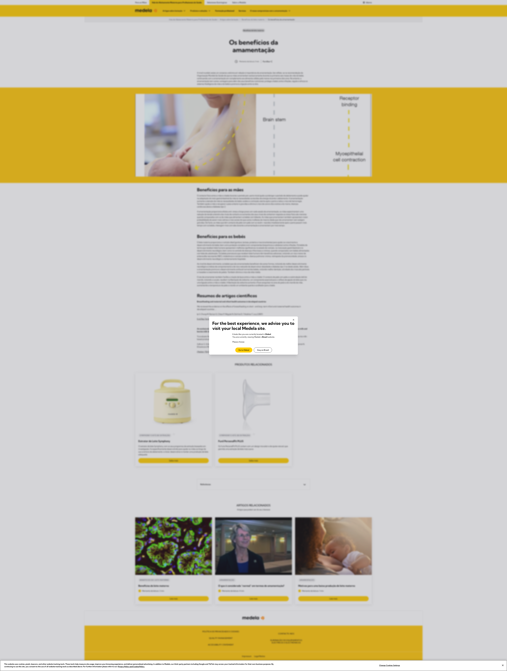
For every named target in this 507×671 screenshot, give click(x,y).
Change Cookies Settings (389, 665)
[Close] (503, 665)
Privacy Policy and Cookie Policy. (131, 666)
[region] (253, 665)
